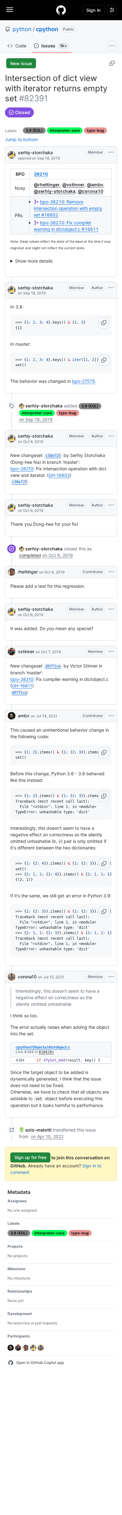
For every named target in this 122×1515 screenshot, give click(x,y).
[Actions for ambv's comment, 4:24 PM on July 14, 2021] (111, 715)
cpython (47, 29)
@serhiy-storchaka (54, 191)
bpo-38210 (21, 468)
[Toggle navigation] (9, 9)
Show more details (34, 261)
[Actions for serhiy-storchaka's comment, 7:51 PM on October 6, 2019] (111, 609)
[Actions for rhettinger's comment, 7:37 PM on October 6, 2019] (111, 572)
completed (30, 555)
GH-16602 (59, 475)
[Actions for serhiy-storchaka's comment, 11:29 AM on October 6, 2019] (111, 505)
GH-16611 (22, 685)
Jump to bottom (21, 139)
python (22, 29)
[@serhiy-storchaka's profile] (11, 154)
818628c (46, 1052)
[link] (41, 405)
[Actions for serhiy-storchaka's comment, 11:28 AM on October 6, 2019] (111, 436)
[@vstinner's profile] (11, 651)
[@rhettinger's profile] (11, 572)
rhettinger (28, 571)
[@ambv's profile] (11, 716)
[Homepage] (61, 10)
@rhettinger (47, 184)
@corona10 (90, 191)
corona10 (27, 976)
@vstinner (73, 184)
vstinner (26, 651)
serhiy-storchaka (35, 152)
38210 (41, 174)
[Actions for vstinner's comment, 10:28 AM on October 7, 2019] (111, 651)
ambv (23, 715)
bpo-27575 (83, 381)
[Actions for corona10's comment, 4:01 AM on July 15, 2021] (111, 976)
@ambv (95, 184)
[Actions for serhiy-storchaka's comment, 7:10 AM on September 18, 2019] (111, 287)
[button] (104, 323)
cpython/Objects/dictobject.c (43, 1047)
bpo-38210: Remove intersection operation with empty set (68, 208)
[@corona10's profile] (11, 977)
